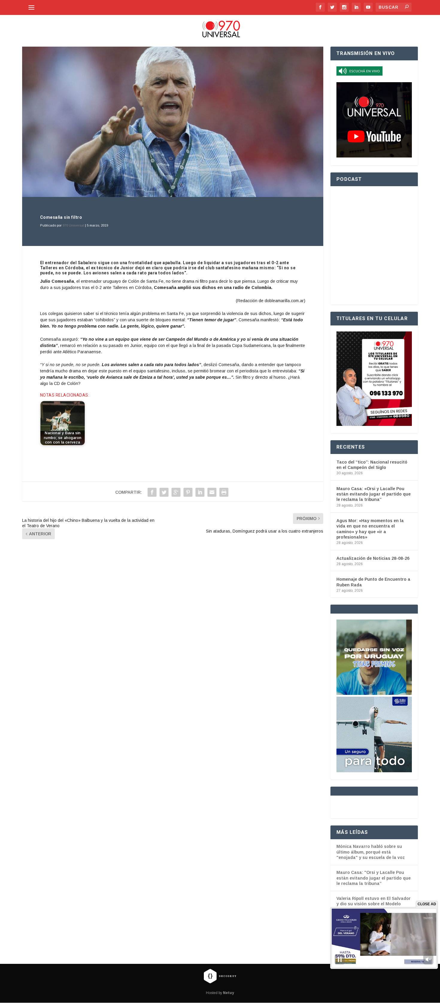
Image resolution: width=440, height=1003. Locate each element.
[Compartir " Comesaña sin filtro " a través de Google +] (176, 492)
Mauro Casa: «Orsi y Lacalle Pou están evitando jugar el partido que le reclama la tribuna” (373, 494)
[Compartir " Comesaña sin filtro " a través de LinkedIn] (200, 492)
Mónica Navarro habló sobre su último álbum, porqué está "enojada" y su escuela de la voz (370, 852)
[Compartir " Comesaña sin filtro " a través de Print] (224, 492)
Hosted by (220, 993)
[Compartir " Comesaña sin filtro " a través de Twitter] (164, 492)
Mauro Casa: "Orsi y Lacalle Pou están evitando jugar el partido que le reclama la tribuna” (373, 878)
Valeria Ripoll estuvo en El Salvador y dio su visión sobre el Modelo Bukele (373, 904)
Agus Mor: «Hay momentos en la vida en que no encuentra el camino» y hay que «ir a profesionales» (370, 528)
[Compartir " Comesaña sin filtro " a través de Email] (212, 492)
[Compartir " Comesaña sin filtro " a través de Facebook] (152, 492)
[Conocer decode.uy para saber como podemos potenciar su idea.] (220, 976)
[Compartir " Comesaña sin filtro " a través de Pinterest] (188, 492)
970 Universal (73, 225)
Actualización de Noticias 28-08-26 (372, 558)
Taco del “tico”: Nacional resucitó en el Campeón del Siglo (371, 465)
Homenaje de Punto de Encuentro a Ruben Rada (373, 582)
